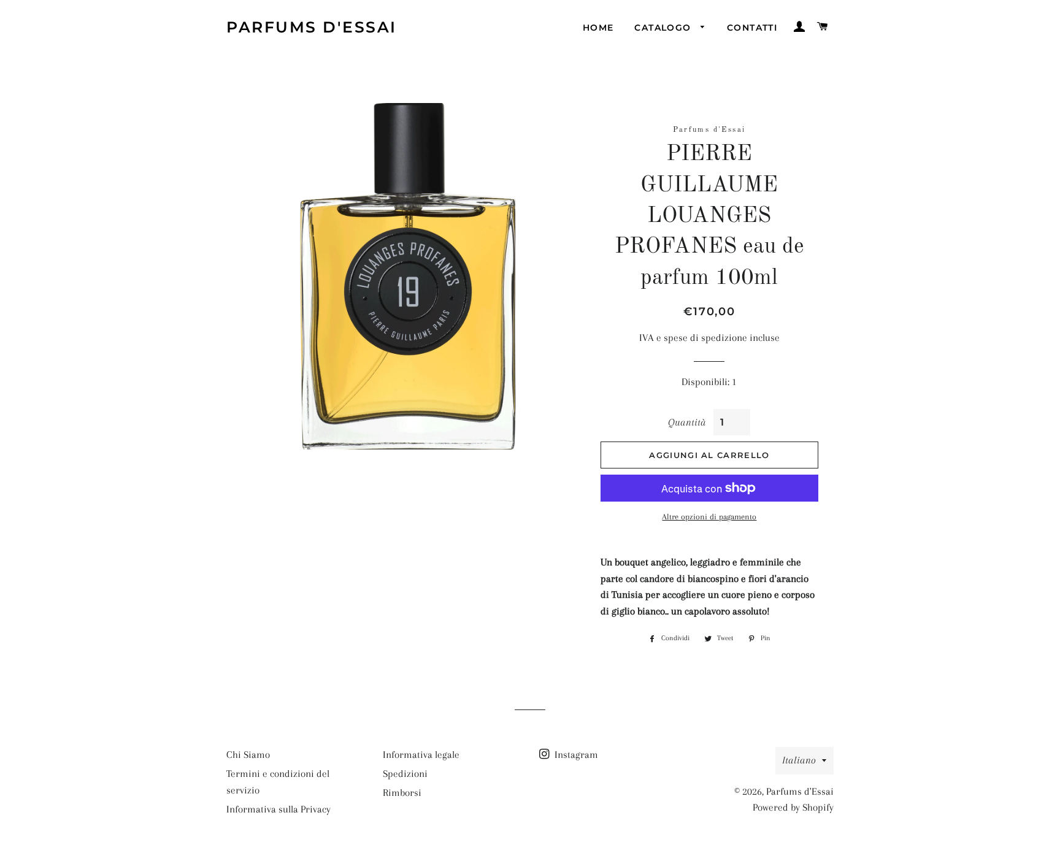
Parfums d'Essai (311, 27)
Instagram (575, 754)
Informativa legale (421, 754)
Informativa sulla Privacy (278, 809)
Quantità (686, 422)
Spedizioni (405, 773)
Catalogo (664, 27)
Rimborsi (402, 792)
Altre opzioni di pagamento (709, 516)
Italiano (799, 760)
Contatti (752, 27)
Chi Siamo (248, 754)
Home (598, 27)
